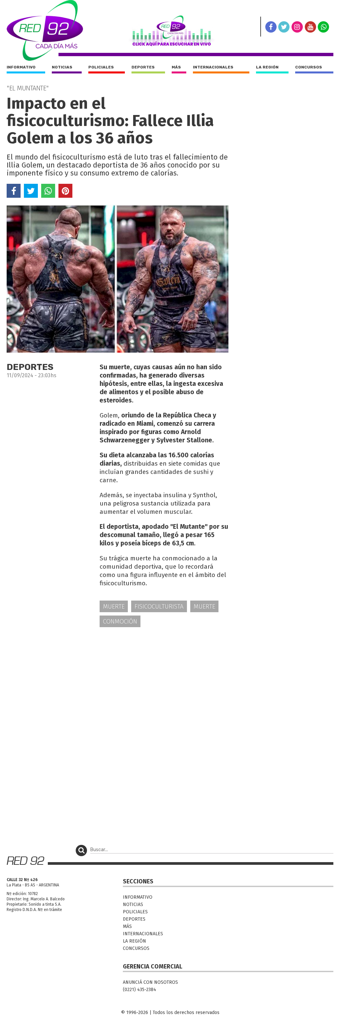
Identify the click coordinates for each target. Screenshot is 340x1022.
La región (267, 67)
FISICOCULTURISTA (159, 606)
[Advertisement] (117, 684)
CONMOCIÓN (120, 621)
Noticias (62, 67)
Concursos (308, 67)
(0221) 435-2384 (139, 989)
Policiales (101, 67)
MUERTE (114, 606)
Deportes (143, 67)
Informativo (21, 67)
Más (176, 67)
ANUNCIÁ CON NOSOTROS (150, 982)
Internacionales (213, 67)
